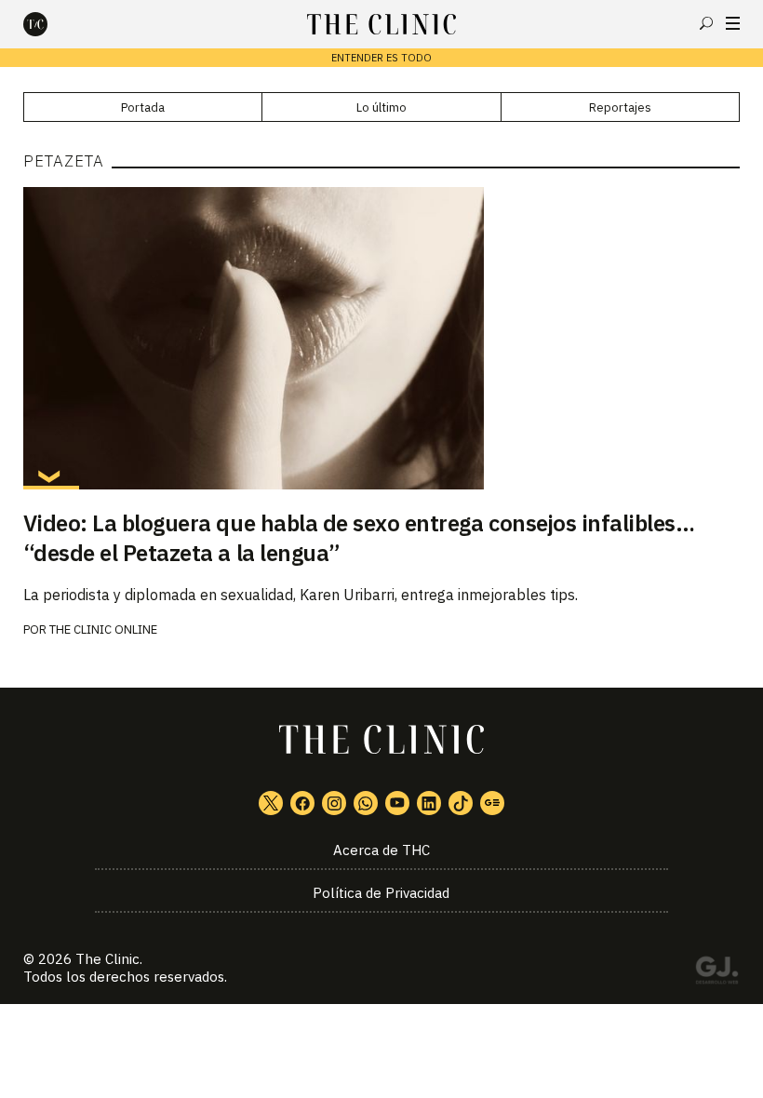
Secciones (733, 23)
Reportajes (620, 107)
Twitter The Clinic (271, 803)
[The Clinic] (51, 24)
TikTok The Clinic (460, 803)
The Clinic (107, 959)
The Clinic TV (397, 803)
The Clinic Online (103, 629)
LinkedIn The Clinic (429, 803)
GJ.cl (716, 973)
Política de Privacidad (381, 893)
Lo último (381, 107)
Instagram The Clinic (334, 803)
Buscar (706, 23)
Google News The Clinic (492, 803)
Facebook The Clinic (302, 803)
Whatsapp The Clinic (366, 803)
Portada (143, 107)
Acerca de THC (381, 850)
